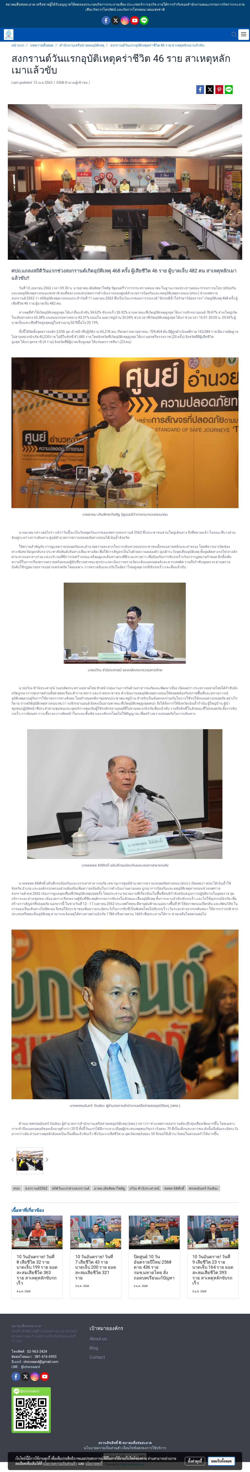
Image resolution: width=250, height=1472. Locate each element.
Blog (94, 1348)
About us (98, 1338)
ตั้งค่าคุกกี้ (195, 1461)
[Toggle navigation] (243, 34)
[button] (233, 34)
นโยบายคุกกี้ (94, 1463)
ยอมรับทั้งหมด (221, 1461)
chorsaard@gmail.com (40, 1362)
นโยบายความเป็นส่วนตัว (60, 1463)
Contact (97, 1357)
